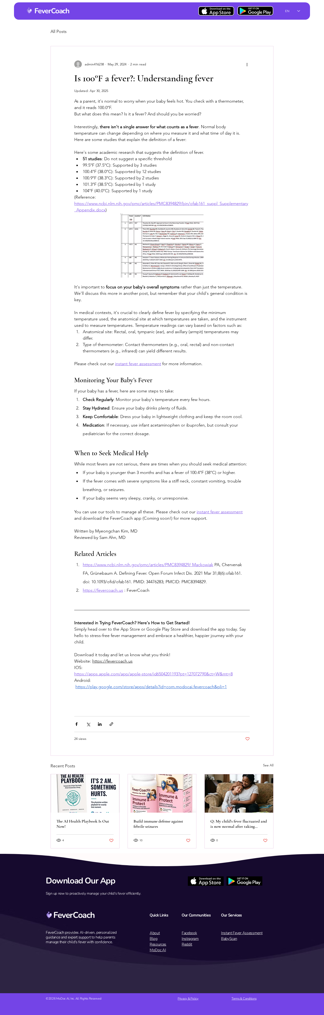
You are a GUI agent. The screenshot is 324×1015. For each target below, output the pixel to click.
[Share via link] (111, 724)
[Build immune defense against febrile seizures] (162, 793)
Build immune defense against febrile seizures (158, 824)
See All (268, 765)
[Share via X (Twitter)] (88, 724)
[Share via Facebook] (76, 724)
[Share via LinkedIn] (99, 724)
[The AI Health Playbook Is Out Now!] (85, 793)
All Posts (59, 31)
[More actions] (247, 64)
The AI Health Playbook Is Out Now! (82, 824)
